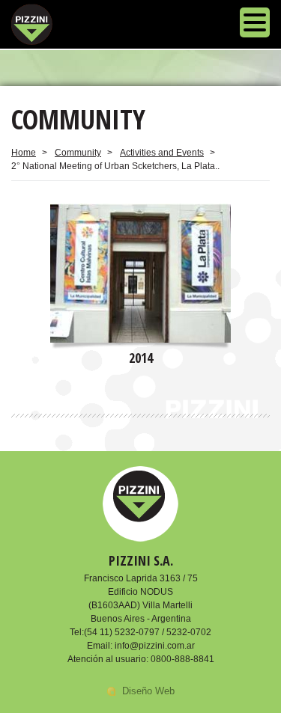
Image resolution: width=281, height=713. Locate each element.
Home (23, 152)
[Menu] (255, 24)
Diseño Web (148, 691)
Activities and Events (162, 152)
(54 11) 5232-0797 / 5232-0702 (147, 632)
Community (78, 152)
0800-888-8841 (182, 659)
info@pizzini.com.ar (155, 645)
